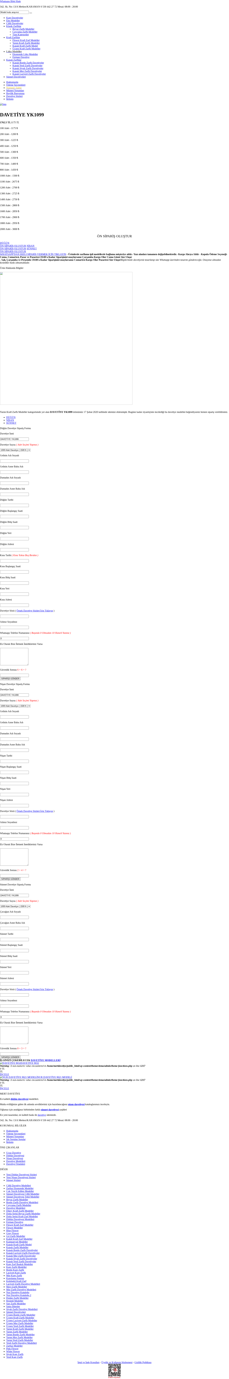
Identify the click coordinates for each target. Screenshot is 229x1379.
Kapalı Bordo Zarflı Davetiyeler (28, 62)
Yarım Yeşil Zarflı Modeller (19, 1340)
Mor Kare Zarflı (14, 1275)
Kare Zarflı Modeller (16, 1267)
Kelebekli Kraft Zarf (16, 1281)
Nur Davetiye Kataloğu (17, 1292)
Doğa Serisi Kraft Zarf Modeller (22, 1216)
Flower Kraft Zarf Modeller (26, 40)
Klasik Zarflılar (13, 26)
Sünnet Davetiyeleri (16, 76)
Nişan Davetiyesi (14, 1158)
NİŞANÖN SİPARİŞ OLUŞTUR (17, 247)
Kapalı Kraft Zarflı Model (25, 46)
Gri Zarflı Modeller (15, 1236)
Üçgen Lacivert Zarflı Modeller (21, 1320)
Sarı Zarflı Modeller (16, 1303)
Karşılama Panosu (15, 1278)
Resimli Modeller (14, 1300)
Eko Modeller (13, 20)
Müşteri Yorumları (15, 90)
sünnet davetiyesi (50, 1109)
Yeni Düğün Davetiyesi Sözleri (21, 1174)
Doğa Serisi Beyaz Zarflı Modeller (23, 1213)
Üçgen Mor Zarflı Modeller (19, 1323)
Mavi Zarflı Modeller (16, 1286)
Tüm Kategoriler (20, 34)
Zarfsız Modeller (14, 1345)
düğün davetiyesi (19, 1099)
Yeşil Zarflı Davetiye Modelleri (21, 1343)
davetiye (42, 1115)
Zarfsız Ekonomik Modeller (19, 1188)
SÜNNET (11, 423)
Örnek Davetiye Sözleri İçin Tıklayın (35, 610)
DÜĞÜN (11, 417)
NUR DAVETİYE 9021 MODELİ (54, 1077)
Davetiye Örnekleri (15, 1164)
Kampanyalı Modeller (17, 1241)
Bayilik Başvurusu (15, 93)
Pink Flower (12, 1348)
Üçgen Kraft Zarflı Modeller (26, 48)
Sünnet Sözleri (13, 1180)
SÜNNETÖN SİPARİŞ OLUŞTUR (18, 250)
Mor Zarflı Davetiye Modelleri (21, 1289)
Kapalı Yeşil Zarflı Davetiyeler (27, 65)
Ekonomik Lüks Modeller (25, 54)
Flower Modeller (14, 1227)
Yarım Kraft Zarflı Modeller (26, 43)
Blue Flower (12, 1230)
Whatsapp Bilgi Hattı (10, 1)
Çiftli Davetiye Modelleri (18, 1185)
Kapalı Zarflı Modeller (17, 1247)
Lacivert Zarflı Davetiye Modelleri (23, 1284)
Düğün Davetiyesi (15, 1155)
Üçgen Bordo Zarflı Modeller (20, 1315)
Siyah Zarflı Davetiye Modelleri (22, 1309)
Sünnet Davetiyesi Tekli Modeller (22, 1196)
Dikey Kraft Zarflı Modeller (20, 1211)
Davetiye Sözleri (14, 96)
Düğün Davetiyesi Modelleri (20, 1219)
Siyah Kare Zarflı (14, 1354)
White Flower (13, 1351)
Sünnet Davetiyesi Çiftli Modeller (22, 1194)
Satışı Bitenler (13, 1306)
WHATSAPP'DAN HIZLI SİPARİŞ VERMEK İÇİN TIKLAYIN (33, 254)
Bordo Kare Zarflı (15, 1270)
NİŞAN (10, 420)
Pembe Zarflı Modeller (17, 1298)
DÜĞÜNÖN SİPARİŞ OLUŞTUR (13, 244)
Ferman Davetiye (20, 57)
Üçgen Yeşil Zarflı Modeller (20, 1326)
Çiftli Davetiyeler (14, 23)
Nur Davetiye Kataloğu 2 (18, 1295)
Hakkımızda (12, 82)
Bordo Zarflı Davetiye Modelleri (22, 1202)
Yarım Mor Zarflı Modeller (19, 1337)
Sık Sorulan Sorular (16, 1139)
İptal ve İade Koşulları (88, 1362)
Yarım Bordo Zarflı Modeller (20, 1334)
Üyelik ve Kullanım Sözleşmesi (116, 1362)
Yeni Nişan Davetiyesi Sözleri (21, 1177)
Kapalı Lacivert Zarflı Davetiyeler (29, 74)
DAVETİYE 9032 (30, 1063)
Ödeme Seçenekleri (15, 85)
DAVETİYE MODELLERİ (45, 1060)
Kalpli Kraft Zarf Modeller (19, 1239)
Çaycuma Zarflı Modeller (24, 31)
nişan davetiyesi (76, 1104)
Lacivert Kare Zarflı (16, 1272)
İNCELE (4, 1074)
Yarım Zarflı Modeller (17, 1331)
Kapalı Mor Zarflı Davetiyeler (27, 71)
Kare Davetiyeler (14, 17)
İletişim (9, 99)
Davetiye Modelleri (15, 1161)
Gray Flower (12, 1233)
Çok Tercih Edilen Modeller (20, 1191)
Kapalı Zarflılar (13, 60)
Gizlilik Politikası (142, 1362)
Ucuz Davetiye (13, 1152)
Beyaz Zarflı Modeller (23, 29)
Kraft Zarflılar (13, 37)
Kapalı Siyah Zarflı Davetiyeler (27, 68)
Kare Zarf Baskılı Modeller (19, 1264)
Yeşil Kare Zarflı (14, 1357)
